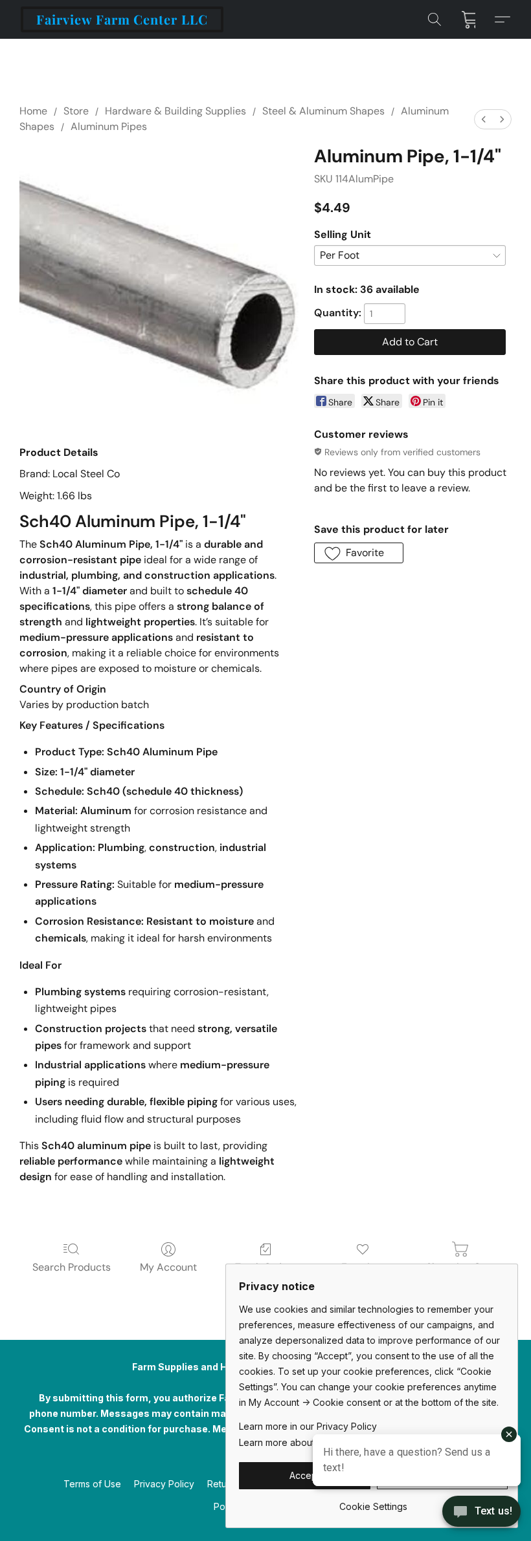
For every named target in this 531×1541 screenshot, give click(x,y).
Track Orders (266, 1267)
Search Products (71, 1267)
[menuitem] (484, 119)
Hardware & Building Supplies (175, 111)
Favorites (363, 1267)
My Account (168, 1267)
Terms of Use (92, 1483)
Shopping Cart (460, 1267)
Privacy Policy (164, 1483)
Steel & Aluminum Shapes (323, 111)
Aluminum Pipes (109, 126)
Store (76, 111)
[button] (122, 19)
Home (33, 111)
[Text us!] (481, 1512)
